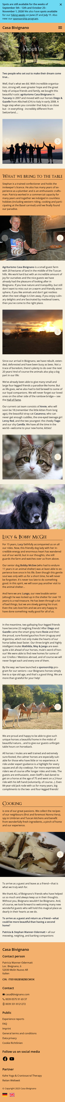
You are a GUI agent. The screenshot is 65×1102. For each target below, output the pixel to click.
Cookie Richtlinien (12, 1043)
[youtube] (12, 1059)
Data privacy (9, 1038)
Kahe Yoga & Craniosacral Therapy (22, 1075)
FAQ (4, 1023)
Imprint (6, 1028)
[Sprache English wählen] (12, 1094)
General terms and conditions (19, 1033)
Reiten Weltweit (11, 1080)
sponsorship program (25, 18)
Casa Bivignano (15, 27)
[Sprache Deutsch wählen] (4, 1094)
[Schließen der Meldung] (61, 4)
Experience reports (13, 1019)
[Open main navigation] (60, 27)
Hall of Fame (14, 400)
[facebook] (5, 1059)
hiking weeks (18, 15)
